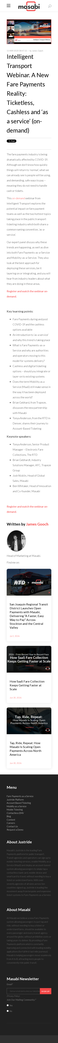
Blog (9, 816)
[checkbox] (29, 1008)
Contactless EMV (15, 813)
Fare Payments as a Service (20, 796)
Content (11, 819)
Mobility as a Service (16, 806)
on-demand (18, 198)
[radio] (29, 1005)
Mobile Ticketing (15, 809)
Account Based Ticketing (19, 803)
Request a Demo (15, 829)
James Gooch (37, 51)
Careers (11, 823)
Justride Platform (15, 799)
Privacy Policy (13, 996)
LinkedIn (21, 562)
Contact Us (12, 826)
